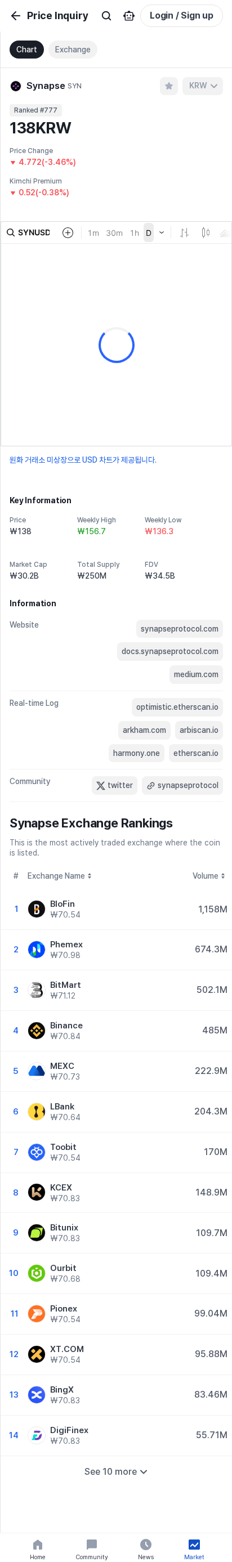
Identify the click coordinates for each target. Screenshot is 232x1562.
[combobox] (202, 86)
